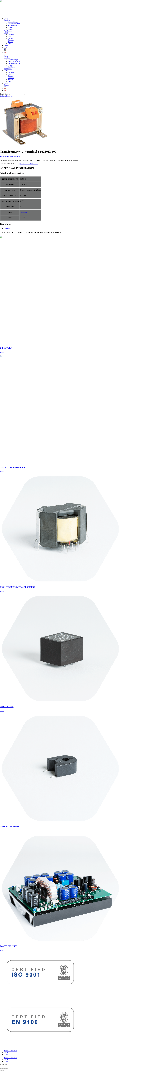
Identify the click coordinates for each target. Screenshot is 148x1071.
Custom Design (13, 22)
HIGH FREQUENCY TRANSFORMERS (17, 587)
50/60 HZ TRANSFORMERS (12, 467)
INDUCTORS (6, 348)
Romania (11, 40)
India (9, 43)
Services (10, 27)
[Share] (5, 1068)
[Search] (24, 94)
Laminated (23, 212)
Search (2, 94)
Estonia (10, 38)
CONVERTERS (6, 707)
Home (6, 18)
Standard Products (14, 25)
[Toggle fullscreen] (3, 1068)
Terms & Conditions (10, 1051)
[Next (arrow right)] (3, 1070)
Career (6, 33)
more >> (2, 352)
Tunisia (10, 42)
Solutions (7, 20)
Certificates (11, 29)
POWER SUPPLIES (8, 946)
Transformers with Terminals (10, 156)
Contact (6, 47)
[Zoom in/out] (1, 1068)
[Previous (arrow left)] (1, 1070)
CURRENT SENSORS (9, 826)
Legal (6, 1052)
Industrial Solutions (14, 24)
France (10, 36)
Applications (8, 31)
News (6, 45)
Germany (11, 34)
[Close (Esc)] (7, 1068)
